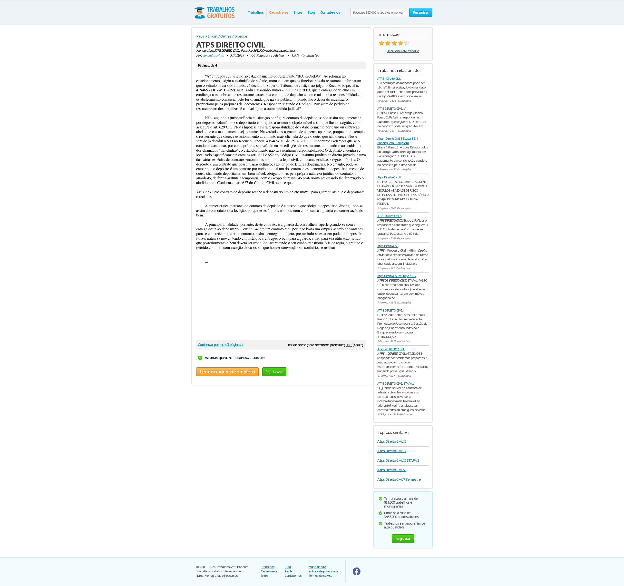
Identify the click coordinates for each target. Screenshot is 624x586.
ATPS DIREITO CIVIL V (391, 109)
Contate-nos (330, 12)
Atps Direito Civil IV (391, 451)
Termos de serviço (320, 576)
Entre (297, 12)
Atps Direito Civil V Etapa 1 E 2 (396, 276)
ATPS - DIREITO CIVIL (391, 349)
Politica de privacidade (323, 571)
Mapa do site (317, 567)
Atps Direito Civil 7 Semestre (399, 479)
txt (349, 344)
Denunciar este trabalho (403, 51)
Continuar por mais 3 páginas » (220, 344)
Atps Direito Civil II (391, 441)
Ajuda (288, 571)
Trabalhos (256, 12)
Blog (311, 12)
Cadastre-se (278, 12)
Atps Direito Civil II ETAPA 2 (398, 460)
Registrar (403, 538)
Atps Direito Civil (387, 246)
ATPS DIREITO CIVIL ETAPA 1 (395, 383)
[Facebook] (357, 574)
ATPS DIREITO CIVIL (390, 310)
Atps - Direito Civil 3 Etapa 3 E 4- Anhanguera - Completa (398, 141)
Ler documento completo (227, 372)
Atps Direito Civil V (389, 177)
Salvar (278, 371)
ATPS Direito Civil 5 (389, 216)
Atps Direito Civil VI (391, 470)
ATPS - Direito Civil (388, 79)
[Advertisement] (281, 302)
